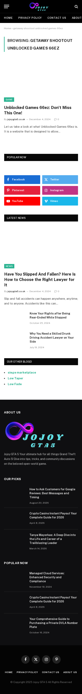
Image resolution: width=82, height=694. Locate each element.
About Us (70, 672)
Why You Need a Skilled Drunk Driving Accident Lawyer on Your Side (52, 337)
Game (9, 99)
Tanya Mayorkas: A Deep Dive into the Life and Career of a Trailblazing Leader (52, 539)
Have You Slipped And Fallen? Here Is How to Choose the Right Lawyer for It (40, 279)
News (9, 266)
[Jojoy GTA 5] (41, 6)
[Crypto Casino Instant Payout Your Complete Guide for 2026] (15, 518)
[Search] (76, 6)
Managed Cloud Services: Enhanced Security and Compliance (46, 577)
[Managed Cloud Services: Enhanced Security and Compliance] (15, 578)
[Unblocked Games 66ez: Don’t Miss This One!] (41, 81)
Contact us (56, 17)
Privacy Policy (30, 17)
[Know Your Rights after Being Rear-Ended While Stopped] (15, 318)
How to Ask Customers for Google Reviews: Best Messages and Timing (52, 493)
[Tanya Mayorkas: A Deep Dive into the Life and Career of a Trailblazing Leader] (15, 540)
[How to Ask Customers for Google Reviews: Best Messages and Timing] (15, 494)
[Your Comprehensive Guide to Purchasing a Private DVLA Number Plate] (15, 624)
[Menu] (6, 6)
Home (8, 17)
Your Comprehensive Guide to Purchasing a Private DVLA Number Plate (53, 623)
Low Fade (15, 384)
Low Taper (15, 378)
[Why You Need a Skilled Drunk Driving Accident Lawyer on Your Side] (15, 338)
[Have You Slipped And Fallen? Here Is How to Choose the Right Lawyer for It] (41, 247)
